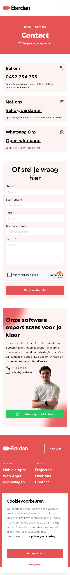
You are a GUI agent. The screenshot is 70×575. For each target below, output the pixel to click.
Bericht (11, 239)
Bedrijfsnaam (14, 199)
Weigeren (35, 564)
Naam (10, 186)
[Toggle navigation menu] (63, 7)
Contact (40, 26)
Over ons (43, 476)
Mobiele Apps (14, 470)
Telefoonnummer (16, 226)
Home (27, 26)
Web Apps (12, 476)
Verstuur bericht (35, 290)
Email (10, 212)
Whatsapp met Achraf (39, 414)
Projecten (43, 470)
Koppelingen (14, 482)
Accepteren (35, 553)
